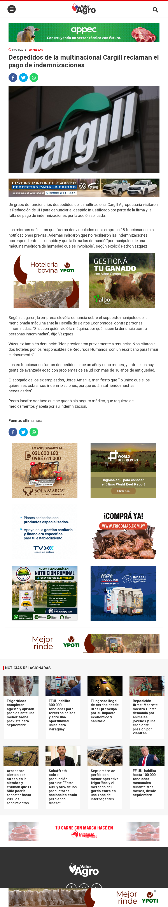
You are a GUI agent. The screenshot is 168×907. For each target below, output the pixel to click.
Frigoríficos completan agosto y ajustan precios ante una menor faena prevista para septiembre (21, 713)
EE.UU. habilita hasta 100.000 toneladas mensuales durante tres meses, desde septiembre (144, 783)
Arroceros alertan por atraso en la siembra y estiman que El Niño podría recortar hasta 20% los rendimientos (19, 787)
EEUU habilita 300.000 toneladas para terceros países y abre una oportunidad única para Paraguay (62, 715)
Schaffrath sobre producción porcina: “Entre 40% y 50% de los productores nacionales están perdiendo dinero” (63, 787)
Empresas (35, 49)
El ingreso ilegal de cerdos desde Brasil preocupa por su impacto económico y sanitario (105, 711)
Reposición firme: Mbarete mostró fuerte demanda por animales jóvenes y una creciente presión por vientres (145, 717)
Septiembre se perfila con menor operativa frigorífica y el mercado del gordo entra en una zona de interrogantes (105, 785)
